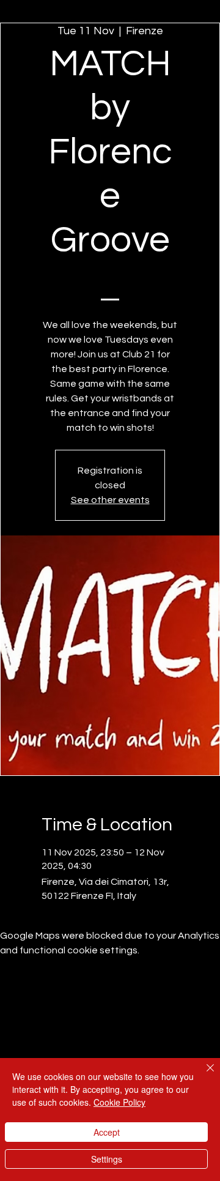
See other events (110, 500)
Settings (106, 1159)
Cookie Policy (119, 1102)
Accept (107, 1132)
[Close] (203, 1075)
